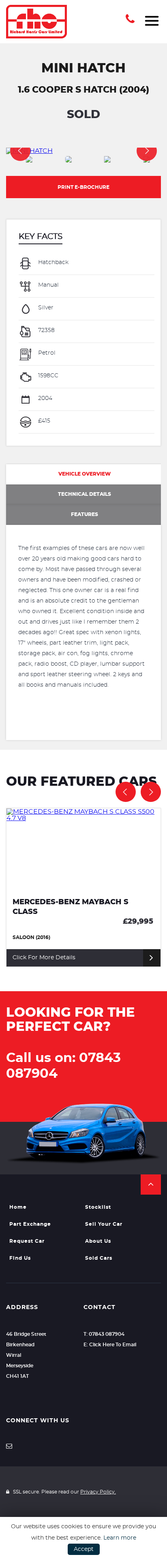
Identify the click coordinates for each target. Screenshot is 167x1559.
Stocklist (98, 1207)
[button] (151, 1184)
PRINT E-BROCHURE (83, 187)
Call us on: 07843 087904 (63, 1065)
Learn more (119, 1538)
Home (18, 1207)
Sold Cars (98, 1258)
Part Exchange (30, 1224)
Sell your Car (103, 1224)
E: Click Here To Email (110, 1344)
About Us (98, 1241)
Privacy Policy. (98, 1491)
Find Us (20, 1258)
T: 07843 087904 (104, 1334)
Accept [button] (84, 1549)
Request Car (27, 1241)
